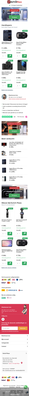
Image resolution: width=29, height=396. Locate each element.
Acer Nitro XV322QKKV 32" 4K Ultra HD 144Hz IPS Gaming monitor (16, 144)
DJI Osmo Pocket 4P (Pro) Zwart (21, 220)
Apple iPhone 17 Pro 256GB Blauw (14, 160)
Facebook (3, 319)
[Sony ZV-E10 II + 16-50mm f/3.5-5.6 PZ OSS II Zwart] (7, 65)
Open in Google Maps (14, 363)
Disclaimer (12, 387)
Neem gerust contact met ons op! (17, 99)
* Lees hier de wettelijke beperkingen (10, 331)
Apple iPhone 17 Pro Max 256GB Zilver (16, 177)
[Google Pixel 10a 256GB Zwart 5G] (22, 65)
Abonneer (23, 328)
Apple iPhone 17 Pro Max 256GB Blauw (16, 169)
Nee (20, 391)
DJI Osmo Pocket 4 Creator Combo (6, 220)
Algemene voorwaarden (9, 385)
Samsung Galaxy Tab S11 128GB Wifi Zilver (7, 251)
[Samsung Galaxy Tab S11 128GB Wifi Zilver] (7, 242)
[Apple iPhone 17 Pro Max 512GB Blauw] (7, 35)
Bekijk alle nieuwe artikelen (9, 267)
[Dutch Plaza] (14, 2)
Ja (13, 391)
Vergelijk (4, 52)
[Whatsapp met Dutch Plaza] (25, 387)
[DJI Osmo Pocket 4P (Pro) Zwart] (22, 213)
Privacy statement (21, 385)
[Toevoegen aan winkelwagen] (9, 56)
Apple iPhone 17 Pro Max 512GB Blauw (7, 43)
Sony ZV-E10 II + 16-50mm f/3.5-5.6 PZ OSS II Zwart (7, 73)
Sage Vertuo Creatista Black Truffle (15, 152)
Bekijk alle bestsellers (7, 90)
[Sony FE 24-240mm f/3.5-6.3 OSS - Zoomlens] (22, 35)
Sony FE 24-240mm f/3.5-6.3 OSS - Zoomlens (21, 43)
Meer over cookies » (14, 394)
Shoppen (14, 128)
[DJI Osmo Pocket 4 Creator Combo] (7, 213)
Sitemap (18, 387)
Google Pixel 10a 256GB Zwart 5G (20, 72)
